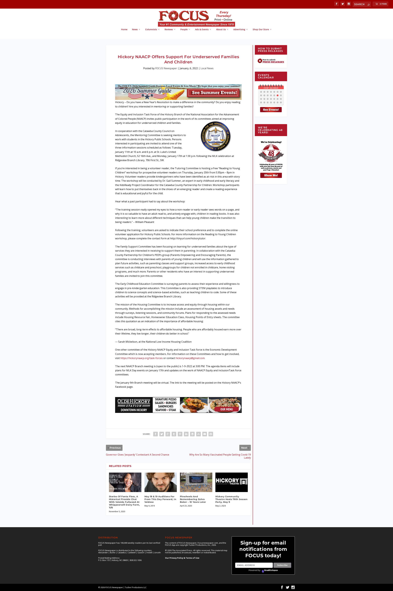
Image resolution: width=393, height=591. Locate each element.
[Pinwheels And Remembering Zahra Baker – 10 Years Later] (196, 482)
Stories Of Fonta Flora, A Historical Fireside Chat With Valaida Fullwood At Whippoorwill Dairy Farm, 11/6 (124, 502)
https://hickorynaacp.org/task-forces (141, 358)
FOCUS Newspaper (166, 68)
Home (124, 29)
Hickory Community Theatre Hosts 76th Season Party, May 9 (231, 499)
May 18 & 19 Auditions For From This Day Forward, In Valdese (160, 499)
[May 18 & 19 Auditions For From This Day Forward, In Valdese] (160, 482)
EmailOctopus (271, 570)
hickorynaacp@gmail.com (190, 358)
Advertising (239, 29)
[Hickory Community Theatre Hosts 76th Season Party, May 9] (231, 482)
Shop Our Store (261, 29)
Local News (207, 68)
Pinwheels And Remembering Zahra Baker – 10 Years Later (193, 499)
